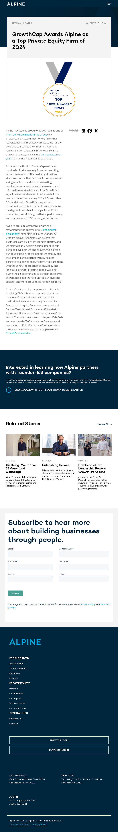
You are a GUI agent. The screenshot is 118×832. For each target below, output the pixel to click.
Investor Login (59, 740)
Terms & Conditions (19, 825)
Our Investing (16, 693)
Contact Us (15, 718)
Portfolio (13, 688)
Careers (13, 678)
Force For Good (17, 708)
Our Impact (15, 698)
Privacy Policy (88, 604)
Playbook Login (59, 750)
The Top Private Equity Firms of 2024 (27, 134)
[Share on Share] (83, 131)
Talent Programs (18, 668)
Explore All (105, 424)
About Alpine (16, 663)
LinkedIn (13, 723)
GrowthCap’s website (18, 333)
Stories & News (17, 703)
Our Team (14, 673)
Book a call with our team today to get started (48, 390)
